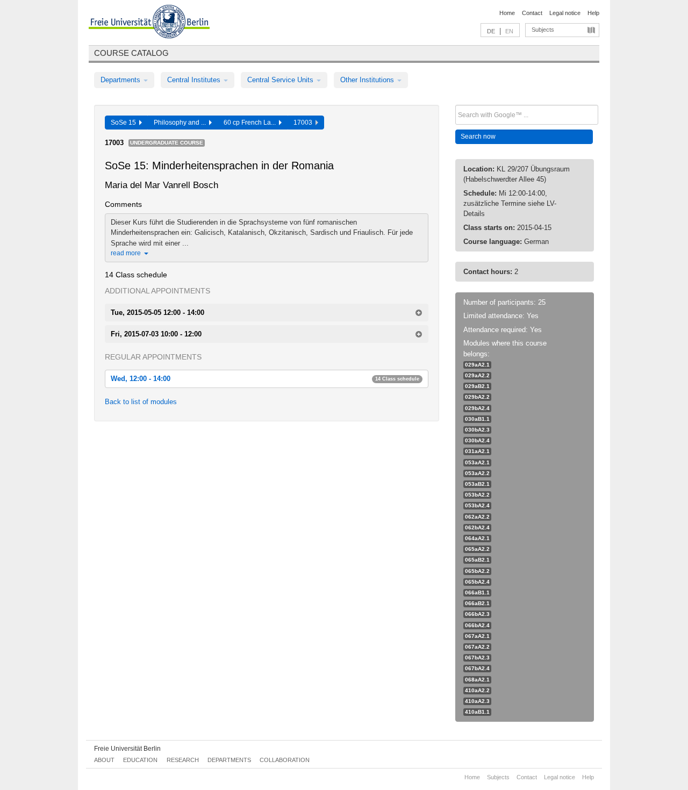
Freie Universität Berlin (127, 748)
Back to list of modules (141, 402)
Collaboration (285, 760)
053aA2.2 (477, 473)
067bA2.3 (477, 657)
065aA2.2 (477, 549)
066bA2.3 (477, 614)
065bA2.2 (477, 571)
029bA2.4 (477, 408)
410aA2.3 (477, 701)
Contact (532, 13)
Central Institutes (195, 80)
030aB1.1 (477, 419)
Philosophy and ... (181, 122)
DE (491, 31)
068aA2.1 (477, 680)
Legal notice (564, 13)
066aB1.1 (477, 592)
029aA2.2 (477, 375)
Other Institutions (368, 80)
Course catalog (131, 53)
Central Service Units (281, 80)
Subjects (543, 29)
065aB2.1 (477, 560)
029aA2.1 (477, 365)
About (104, 760)
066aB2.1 (477, 603)
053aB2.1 (477, 484)
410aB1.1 (477, 712)
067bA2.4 (477, 668)
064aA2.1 (477, 538)
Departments (121, 80)
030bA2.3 (477, 430)
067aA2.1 (477, 636)
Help (593, 13)
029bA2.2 (477, 397)
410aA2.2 (477, 690)
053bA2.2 (477, 495)
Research (183, 760)
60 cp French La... (251, 122)
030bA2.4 (477, 440)
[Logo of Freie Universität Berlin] (149, 23)
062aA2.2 (477, 517)
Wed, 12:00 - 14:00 (265, 379)
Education (140, 760)
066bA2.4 (477, 625)
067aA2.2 (477, 647)
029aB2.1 (477, 386)
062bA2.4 (477, 527)
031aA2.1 (477, 451)
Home (507, 13)
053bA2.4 (477, 505)
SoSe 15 (125, 122)
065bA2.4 (477, 582)
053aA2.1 (477, 462)
